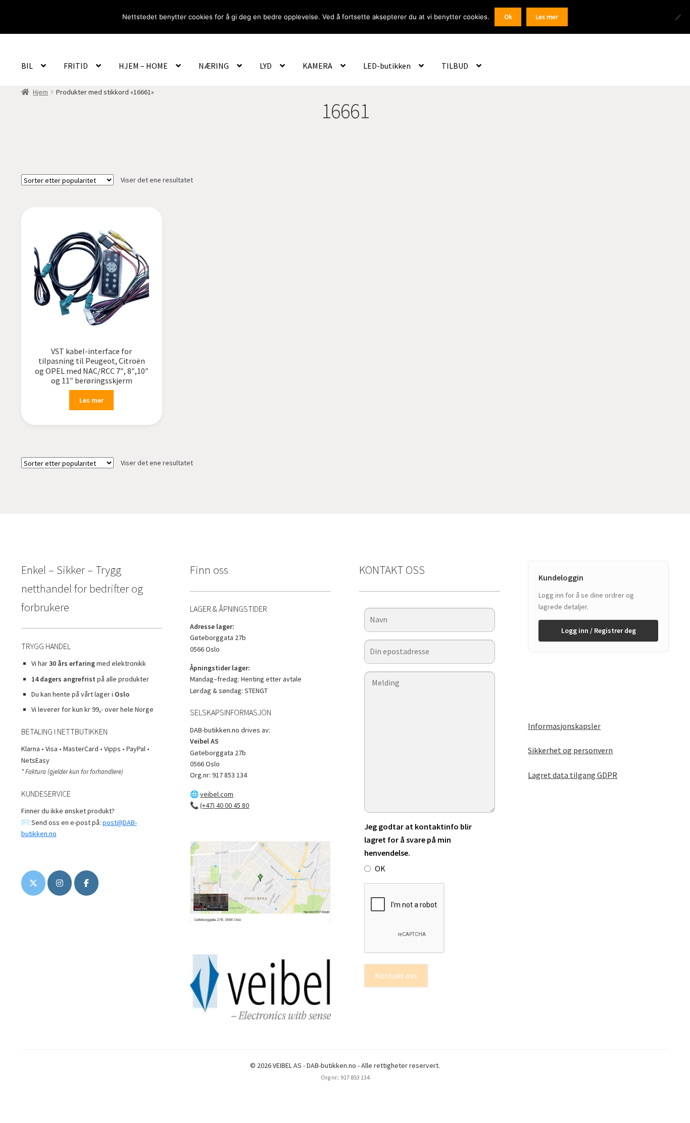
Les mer (91, 400)
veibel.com (216, 794)
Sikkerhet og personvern (570, 750)
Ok (508, 17)
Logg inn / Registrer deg (598, 630)
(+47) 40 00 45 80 (224, 805)
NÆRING (214, 66)
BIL (27, 66)
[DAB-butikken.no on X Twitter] (33, 883)
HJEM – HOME (143, 66)
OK (380, 868)
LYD (266, 66)
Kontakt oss (396, 975)
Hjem (40, 91)
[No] (677, 17)
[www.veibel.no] (86, 883)
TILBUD (454, 66)
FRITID (76, 66)
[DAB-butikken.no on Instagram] (59, 883)
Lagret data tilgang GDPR (572, 775)
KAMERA (317, 66)
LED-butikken (387, 66)
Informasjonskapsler (564, 726)
